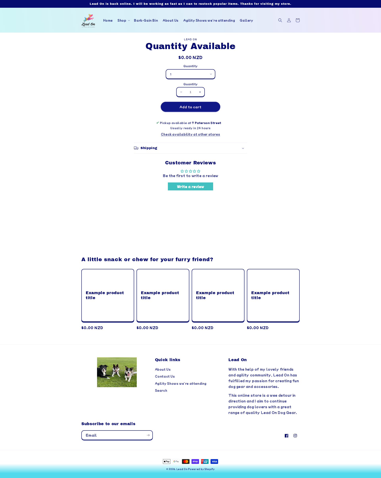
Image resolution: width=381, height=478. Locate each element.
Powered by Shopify (201, 468)
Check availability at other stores (190, 134)
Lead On (182, 468)
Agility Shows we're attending (181, 383)
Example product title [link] (105, 295)
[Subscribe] (148, 435)
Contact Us (165, 376)
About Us (163, 369)
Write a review (190, 186)
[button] (123, 20)
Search (161, 390)
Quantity (190, 66)
